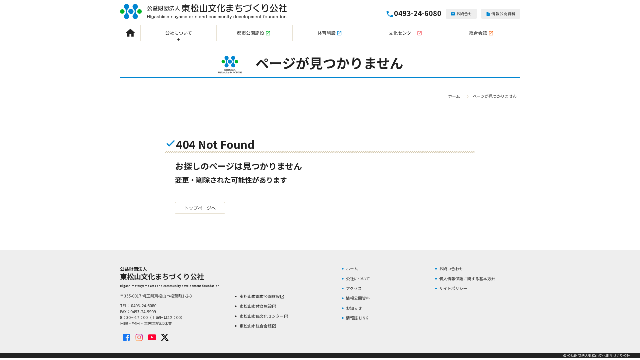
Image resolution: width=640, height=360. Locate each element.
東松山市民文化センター (264, 316)
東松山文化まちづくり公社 (203, 11)
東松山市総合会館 (258, 326)
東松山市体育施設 (258, 306)
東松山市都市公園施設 (262, 296)
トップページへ (200, 207)
